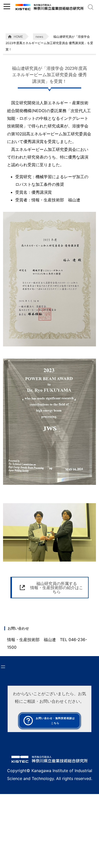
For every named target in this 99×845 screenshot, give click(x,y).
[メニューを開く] (3, 667)
